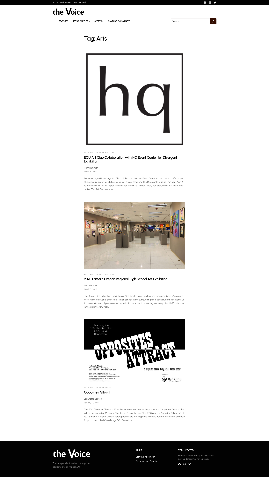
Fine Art (109, 153)
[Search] (213, 21)
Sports (98, 21)
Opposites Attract (97, 392)
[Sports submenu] (102, 21)
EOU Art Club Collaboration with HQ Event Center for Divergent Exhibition (130, 159)
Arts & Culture (80, 21)
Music (108, 388)
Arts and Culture (94, 153)
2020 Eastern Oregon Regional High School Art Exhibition (125, 279)
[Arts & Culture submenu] (89, 21)
